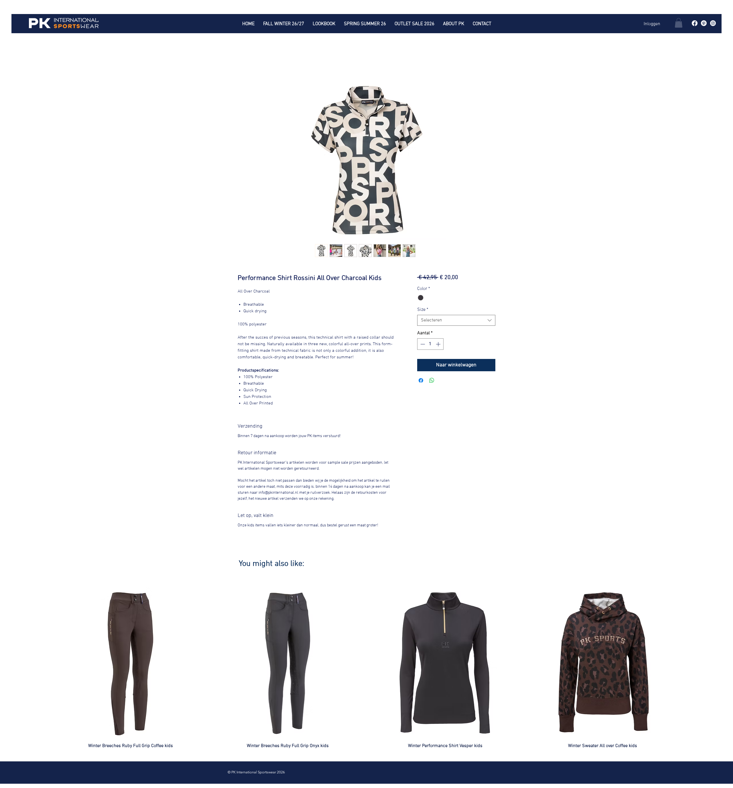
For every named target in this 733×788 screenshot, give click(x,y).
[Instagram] (713, 23)
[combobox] (456, 320)
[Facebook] (694, 23)
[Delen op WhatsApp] (431, 380)
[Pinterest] (704, 23)
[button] (679, 22)
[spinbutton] (430, 344)
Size (422, 310)
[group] (366, 667)
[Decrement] (422, 344)
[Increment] (439, 344)
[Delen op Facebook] (420, 380)
